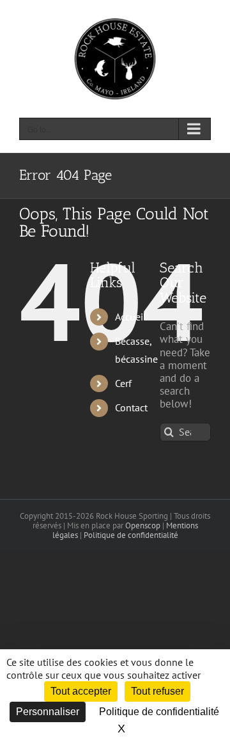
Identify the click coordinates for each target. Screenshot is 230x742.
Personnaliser (47, 711)
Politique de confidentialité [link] (159, 711)
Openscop (142, 525)
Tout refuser (157, 691)
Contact (131, 407)
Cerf (123, 383)
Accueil (130, 316)
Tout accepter (80, 691)
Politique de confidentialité (131, 535)
